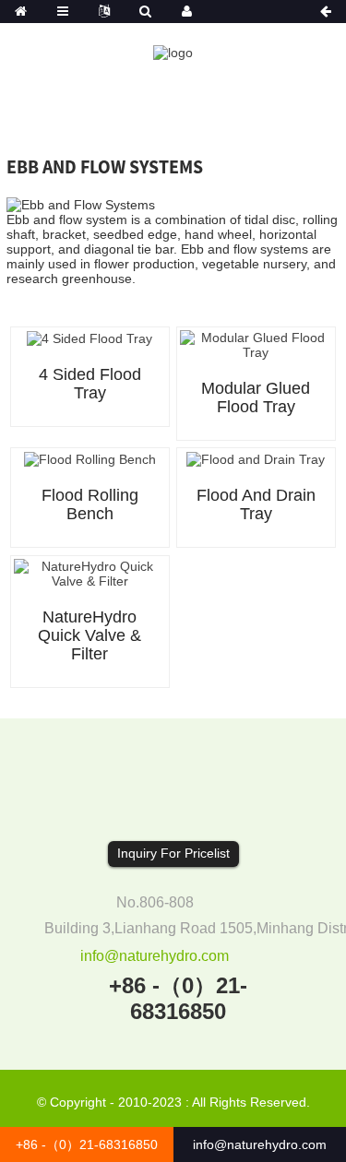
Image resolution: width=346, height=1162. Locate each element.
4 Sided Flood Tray (90, 383)
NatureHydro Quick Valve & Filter (89, 635)
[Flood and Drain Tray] (255, 458)
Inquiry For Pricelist (173, 853)
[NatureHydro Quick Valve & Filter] (90, 571)
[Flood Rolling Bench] (90, 458)
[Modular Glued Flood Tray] (256, 344)
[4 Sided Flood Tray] (89, 337)
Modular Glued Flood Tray (255, 397)
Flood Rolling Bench (90, 504)
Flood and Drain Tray (256, 504)
